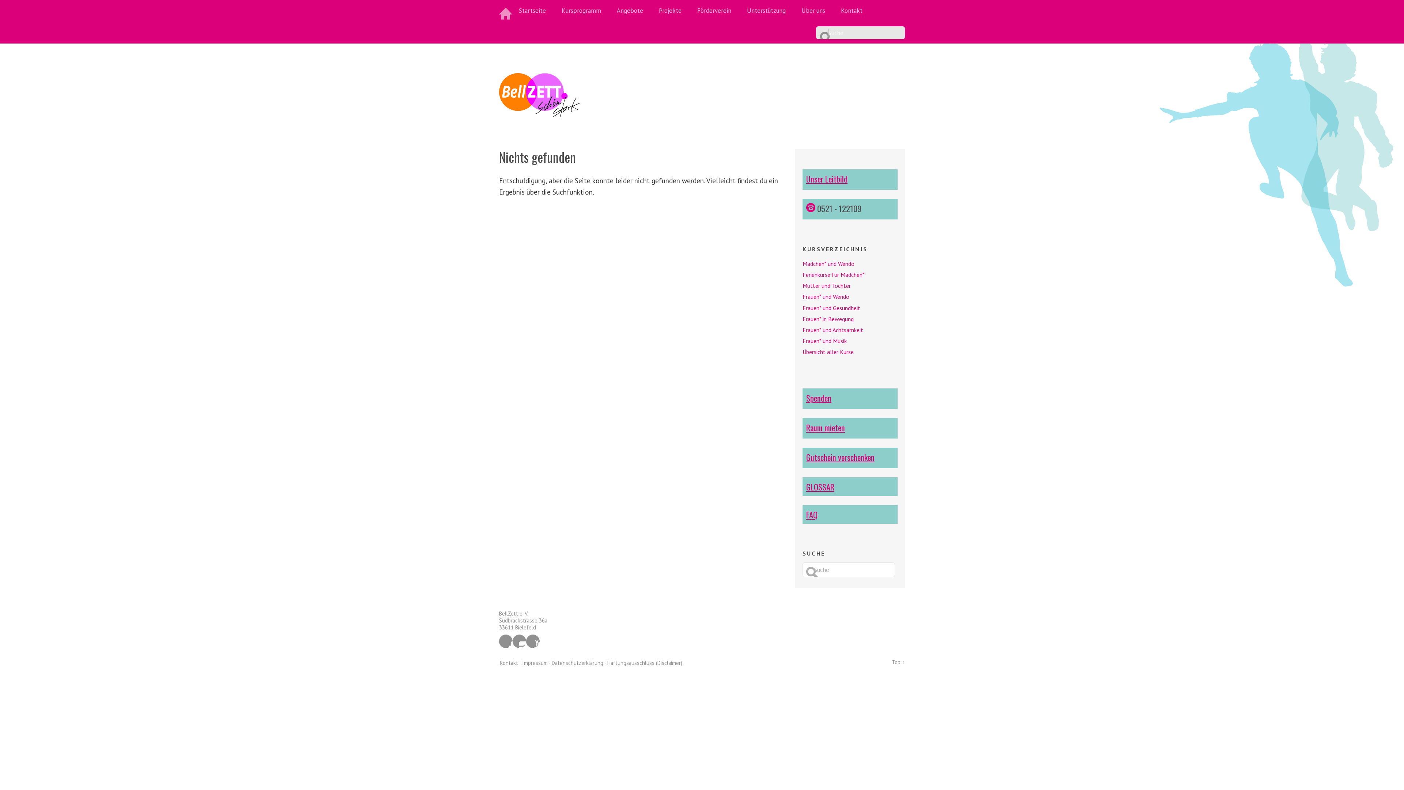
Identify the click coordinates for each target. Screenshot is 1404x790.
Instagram (519, 641)
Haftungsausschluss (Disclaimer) (644, 662)
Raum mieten (825, 427)
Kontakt (852, 11)
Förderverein (714, 11)
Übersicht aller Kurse (828, 352)
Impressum (535, 662)
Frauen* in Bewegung (828, 319)
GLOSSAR (820, 487)
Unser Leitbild (827, 179)
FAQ (812, 514)
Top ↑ (898, 662)
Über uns (813, 11)
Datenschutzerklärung (577, 662)
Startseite (532, 11)
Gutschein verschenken (840, 457)
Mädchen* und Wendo (828, 263)
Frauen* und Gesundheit (831, 308)
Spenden (818, 398)
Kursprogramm (581, 11)
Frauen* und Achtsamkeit (833, 330)
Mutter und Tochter (827, 285)
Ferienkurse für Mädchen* (834, 274)
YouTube (533, 641)
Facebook (506, 641)
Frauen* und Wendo (826, 296)
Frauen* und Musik (825, 341)
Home (506, 11)
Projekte (670, 11)
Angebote (630, 11)
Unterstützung (766, 11)
